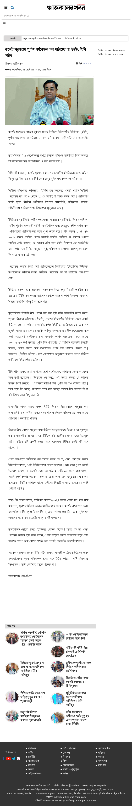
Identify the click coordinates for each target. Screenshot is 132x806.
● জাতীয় (29, 752)
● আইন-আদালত (33, 773)
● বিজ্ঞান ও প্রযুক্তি (69, 769)
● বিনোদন (65, 756)
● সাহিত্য (99, 752)
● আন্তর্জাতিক (32, 761)
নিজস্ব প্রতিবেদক (14, 63)
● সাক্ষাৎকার (101, 761)
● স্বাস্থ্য (64, 773)
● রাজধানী (30, 765)
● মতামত (99, 756)
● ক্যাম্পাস (100, 765)
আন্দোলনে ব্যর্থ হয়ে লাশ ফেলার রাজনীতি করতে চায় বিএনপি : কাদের (52, 38)
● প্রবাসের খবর (102, 748)
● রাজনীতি (30, 756)
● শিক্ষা (63, 761)
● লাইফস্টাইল (67, 765)
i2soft (94, 800)
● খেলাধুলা (65, 752)
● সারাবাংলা (30, 748)
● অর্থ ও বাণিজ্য (67, 748)
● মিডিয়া (29, 769)
